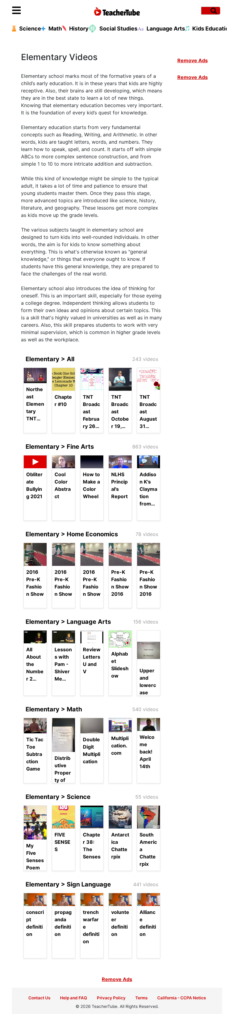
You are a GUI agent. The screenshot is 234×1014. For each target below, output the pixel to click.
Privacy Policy (111, 997)
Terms (141, 997)
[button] (38, 10)
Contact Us (39, 997)
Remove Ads (192, 60)
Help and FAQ (73, 997)
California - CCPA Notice (181, 997)
